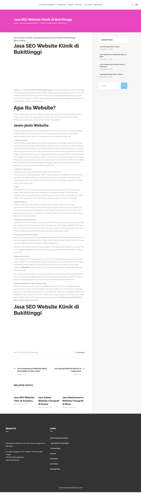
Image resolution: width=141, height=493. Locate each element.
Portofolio (54, 458)
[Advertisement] (51, 73)
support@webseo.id (12, 460)
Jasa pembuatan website (41, 38)
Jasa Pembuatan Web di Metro (111, 74)
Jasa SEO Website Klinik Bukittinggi (63, 38)
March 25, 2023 (19, 404)
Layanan (53, 453)
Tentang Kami (55, 448)
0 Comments (80, 352)
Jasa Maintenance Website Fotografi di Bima (73, 400)
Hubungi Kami (55, 469)
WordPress (26, 267)
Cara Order (54, 464)
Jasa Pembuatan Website (59, 438)
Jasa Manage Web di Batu (109, 47)
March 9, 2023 (18, 40)
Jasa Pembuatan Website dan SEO (70, 487)
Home (16, 23)
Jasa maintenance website (29, 23)
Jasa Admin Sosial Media (60, 443)
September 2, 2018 (106, 49)
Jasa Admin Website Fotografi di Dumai (48, 400)
